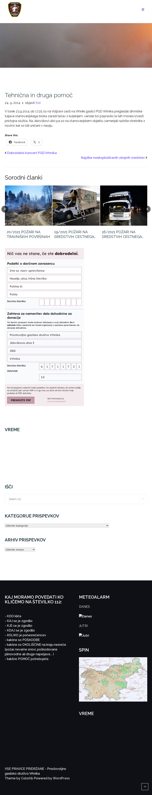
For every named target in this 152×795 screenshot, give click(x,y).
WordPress (61, 778)
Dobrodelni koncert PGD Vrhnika (32, 153)
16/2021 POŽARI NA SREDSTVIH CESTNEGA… (122, 234)
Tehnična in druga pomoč (39, 95)
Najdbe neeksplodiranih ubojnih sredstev (113, 158)
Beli (38, 103)
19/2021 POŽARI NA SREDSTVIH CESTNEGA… (75, 234)
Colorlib (27, 778)
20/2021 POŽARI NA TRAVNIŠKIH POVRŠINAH (28, 234)
